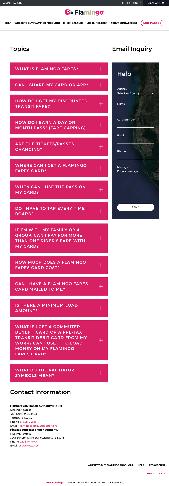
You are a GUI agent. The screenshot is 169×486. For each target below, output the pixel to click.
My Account (157, 465)
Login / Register (97, 22)
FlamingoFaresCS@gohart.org (38, 425)
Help (8, 22)
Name (121, 103)
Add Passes (152, 22)
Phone (121, 151)
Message (122, 167)
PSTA (162, 473)
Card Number (126, 119)
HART (150, 473)
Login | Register (12, 2)
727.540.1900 (28, 441)
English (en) (130, 2)
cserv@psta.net (28, 445)
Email (121, 135)
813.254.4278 (28, 421)
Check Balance (73, 22)
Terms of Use (97, 482)
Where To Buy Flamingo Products (110, 465)
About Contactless (124, 22)
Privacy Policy (116, 482)
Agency (122, 88)
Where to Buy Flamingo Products (37, 22)
